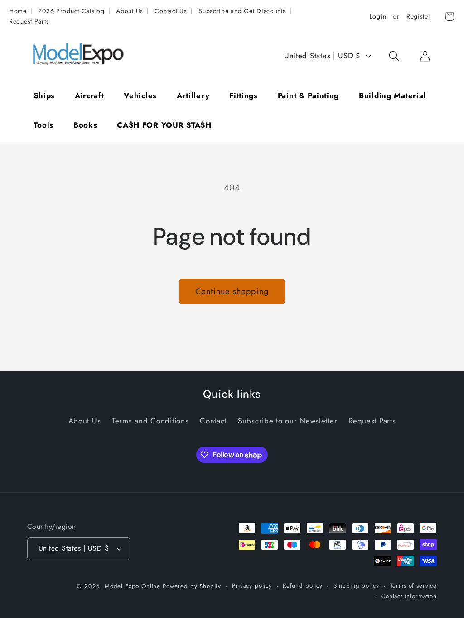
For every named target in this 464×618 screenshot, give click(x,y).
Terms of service (413, 585)
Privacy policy (252, 585)
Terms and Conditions (150, 420)
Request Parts (29, 21)
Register (418, 16)
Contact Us (171, 10)
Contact (213, 420)
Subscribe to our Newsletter (287, 420)
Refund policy (303, 585)
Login (378, 16)
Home (18, 10)
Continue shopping (232, 291)
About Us (129, 10)
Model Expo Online (132, 586)
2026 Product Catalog (71, 10)
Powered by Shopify (192, 586)
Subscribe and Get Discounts (241, 10)
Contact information (409, 596)
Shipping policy (356, 585)
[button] (394, 56)
